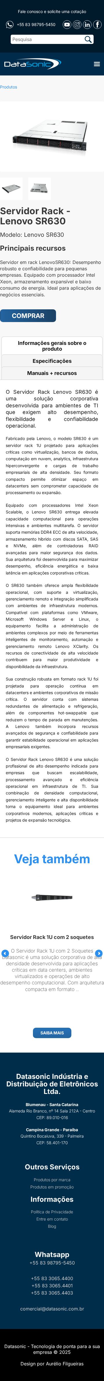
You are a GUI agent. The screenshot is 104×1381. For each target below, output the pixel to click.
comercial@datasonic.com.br (52, 1309)
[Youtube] (67, 24)
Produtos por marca (52, 1179)
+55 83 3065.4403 (52, 1293)
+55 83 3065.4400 (52, 1278)
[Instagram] (77, 24)
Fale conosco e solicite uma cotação (52, 11)
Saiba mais (52, 1032)
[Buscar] (88, 39)
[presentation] (5, 953)
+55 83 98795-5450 (52, 1263)
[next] (99, 953)
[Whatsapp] (9, 24)
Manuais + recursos (52, 373)
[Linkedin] (87, 24)
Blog (52, 1226)
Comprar (28, 315)
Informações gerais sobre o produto (52, 346)
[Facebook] (97, 24)
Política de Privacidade (52, 1211)
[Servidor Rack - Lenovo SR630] (52, 136)
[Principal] (32, 63)
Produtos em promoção (52, 1186)
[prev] (5, 953)
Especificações (52, 361)
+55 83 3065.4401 (52, 1285)
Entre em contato (52, 1219)
